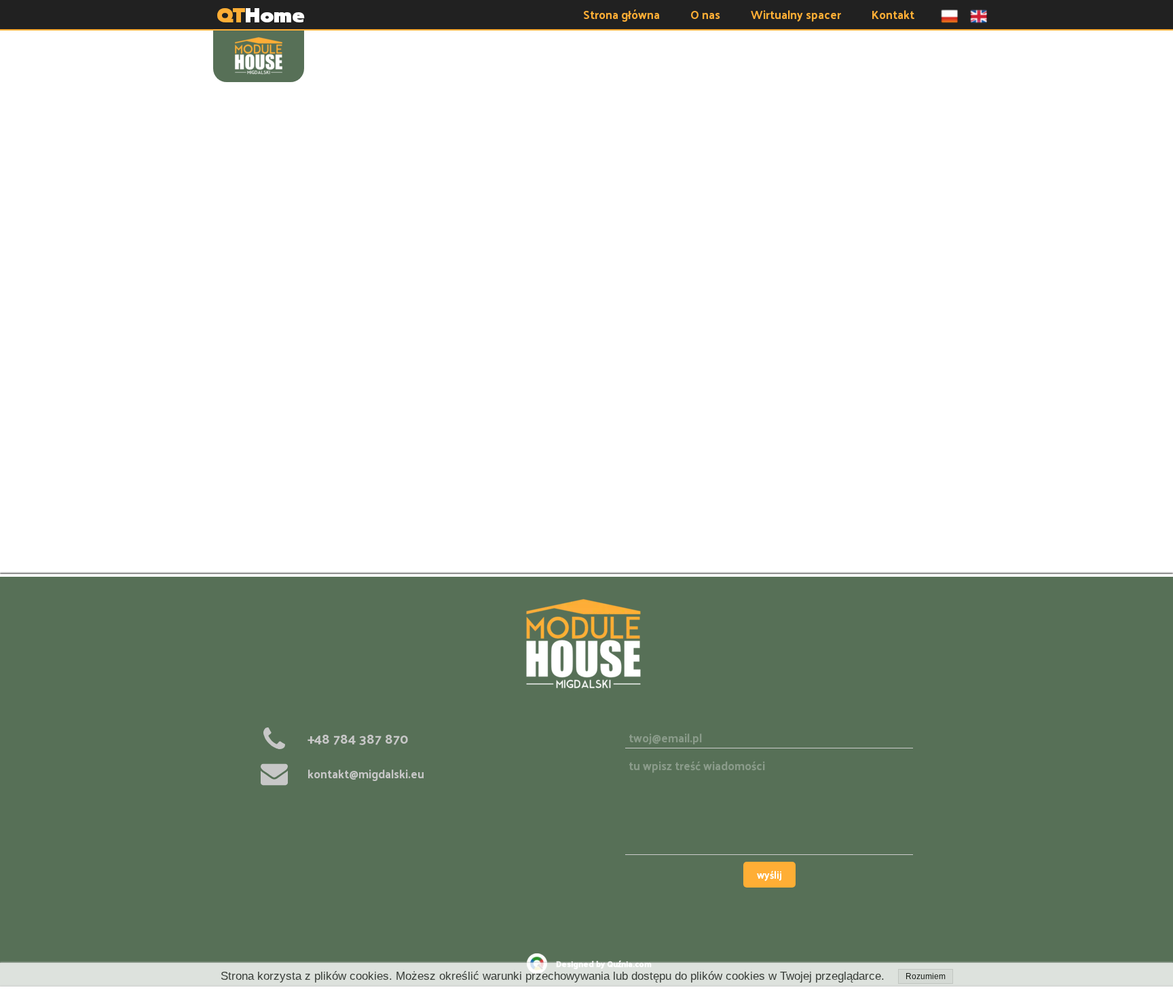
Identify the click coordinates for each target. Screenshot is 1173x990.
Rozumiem (926, 976)
